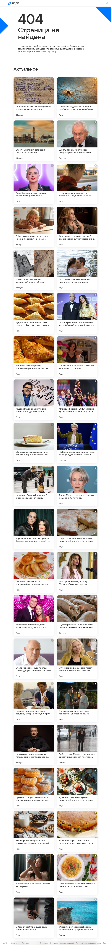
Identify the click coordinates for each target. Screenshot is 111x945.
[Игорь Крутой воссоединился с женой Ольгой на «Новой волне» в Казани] (77, 313)
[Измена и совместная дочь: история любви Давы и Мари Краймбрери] (34, 615)
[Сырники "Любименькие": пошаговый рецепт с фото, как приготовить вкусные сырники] (34, 572)
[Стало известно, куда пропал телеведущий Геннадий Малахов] (34, 658)
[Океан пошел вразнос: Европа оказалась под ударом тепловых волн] (77, 918)
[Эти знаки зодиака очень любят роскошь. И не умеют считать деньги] (77, 658)
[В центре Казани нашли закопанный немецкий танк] (34, 270)
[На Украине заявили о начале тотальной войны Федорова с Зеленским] (34, 745)
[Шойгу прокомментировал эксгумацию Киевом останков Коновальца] (77, 140)
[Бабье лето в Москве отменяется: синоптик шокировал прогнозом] (77, 745)
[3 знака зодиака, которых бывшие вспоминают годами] (77, 356)
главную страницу (47, 51)
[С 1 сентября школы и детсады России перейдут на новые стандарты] (34, 227)
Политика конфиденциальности (88, 943)
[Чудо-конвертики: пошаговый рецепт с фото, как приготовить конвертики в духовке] (34, 313)
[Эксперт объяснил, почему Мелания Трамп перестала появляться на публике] (77, 572)
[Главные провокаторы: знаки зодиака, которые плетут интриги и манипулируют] (34, 702)
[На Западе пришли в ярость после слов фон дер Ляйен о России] (77, 443)
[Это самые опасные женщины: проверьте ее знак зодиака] (77, 270)
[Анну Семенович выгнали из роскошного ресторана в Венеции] (34, 184)
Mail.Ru (5, 943)
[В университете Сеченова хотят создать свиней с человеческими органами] (77, 615)
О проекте (44, 943)
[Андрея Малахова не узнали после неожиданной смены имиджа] (34, 399)
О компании (15, 943)
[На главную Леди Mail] (15, 3)
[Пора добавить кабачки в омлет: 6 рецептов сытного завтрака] (77, 874)
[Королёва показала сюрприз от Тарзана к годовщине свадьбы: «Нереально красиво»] (34, 529)
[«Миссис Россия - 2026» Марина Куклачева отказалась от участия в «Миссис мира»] (77, 399)
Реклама (25, 943)
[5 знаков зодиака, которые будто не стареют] (34, 874)
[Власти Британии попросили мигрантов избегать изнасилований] (34, 140)
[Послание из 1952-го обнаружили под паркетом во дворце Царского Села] (34, 97)
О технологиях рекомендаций (62, 943)
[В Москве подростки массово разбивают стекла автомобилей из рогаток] (77, 97)
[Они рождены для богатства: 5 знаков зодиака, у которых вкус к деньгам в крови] (77, 227)
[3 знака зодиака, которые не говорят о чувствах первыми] (77, 702)
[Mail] (9, 3)
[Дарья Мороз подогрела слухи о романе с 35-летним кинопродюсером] (77, 486)
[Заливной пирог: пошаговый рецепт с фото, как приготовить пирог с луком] (77, 831)
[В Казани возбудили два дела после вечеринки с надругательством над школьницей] (34, 918)
